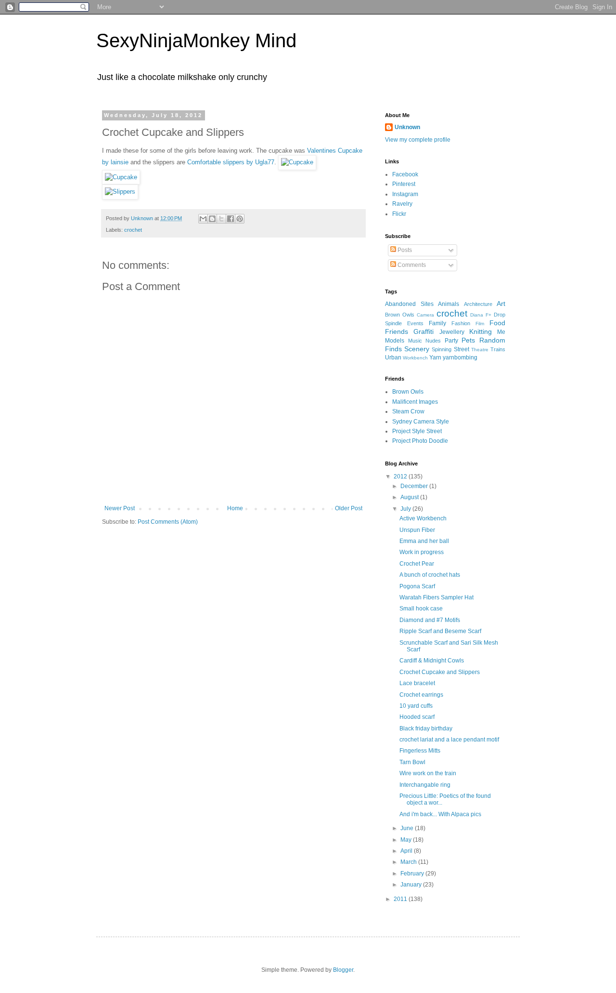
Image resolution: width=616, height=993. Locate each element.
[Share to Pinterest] (239, 219)
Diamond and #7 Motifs (429, 620)
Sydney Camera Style (420, 421)
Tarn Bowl (412, 762)
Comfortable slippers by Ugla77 (230, 162)
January (411, 884)
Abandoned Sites (409, 304)
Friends (396, 331)
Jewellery (451, 332)
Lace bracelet (417, 683)
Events (415, 323)
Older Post (348, 508)
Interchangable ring (424, 784)
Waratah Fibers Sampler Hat (436, 597)
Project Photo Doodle (420, 440)
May (406, 839)
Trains (497, 349)
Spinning (441, 349)
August (410, 497)
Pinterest (403, 184)
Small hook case (421, 608)
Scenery (416, 349)
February (412, 873)
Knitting (480, 331)
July (406, 508)
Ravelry (402, 203)
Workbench (415, 357)
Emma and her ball (424, 541)
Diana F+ (480, 315)
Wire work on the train (427, 773)
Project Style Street (417, 431)
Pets (468, 340)
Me (501, 332)
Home (235, 508)
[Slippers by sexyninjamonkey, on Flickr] (120, 191)
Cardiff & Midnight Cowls (431, 660)
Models (394, 340)
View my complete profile (417, 139)
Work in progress (421, 552)
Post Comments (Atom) (168, 521)
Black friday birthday (425, 728)
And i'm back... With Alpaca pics (440, 814)
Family (437, 323)
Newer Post (119, 508)
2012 (401, 476)
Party (451, 340)
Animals (448, 304)
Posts (404, 250)
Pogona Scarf (417, 586)
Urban (393, 357)
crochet (133, 230)
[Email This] (203, 219)
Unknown (407, 127)
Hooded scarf (417, 717)
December (414, 486)
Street (461, 349)
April (407, 850)
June (407, 828)
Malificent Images (415, 401)
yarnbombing (460, 357)
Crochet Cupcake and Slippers (439, 672)
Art (501, 303)
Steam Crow (408, 411)
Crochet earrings (421, 694)
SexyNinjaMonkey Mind (196, 40)
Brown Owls (399, 315)
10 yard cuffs (416, 705)
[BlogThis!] (212, 219)
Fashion (460, 323)
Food (497, 323)
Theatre (479, 349)
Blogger (343, 970)
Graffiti (423, 331)
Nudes (433, 341)
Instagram (405, 194)
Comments (411, 265)
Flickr (399, 214)
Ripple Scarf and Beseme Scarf (440, 631)
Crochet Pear (416, 563)
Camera (425, 315)
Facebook (405, 174)
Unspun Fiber (417, 530)
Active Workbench (423, 518)
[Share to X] (221, 219)
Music (415, 341)
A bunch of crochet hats (429, 574)
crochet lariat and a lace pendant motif (449, 739)
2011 (401, 899)
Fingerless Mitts (419, 750)
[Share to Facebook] (230, 219)
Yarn (435, 357)
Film (479, 323)
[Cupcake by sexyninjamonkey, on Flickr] (297, 162)
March (409, 862)
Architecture (478, 304)
